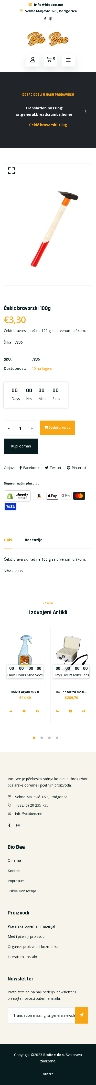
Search (48, 1074)
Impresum (16, 880)
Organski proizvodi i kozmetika (33, 946)
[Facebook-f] (45, 19)
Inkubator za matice (72, 692)
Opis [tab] (8, 539)
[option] (48, 224)
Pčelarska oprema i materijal (31, 926)
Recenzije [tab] (33, 539)
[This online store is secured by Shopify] (18, 495)
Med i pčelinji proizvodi (26, 936)
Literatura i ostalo (22, 956)
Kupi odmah (21, 446)
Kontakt (14, 870)
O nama (14, 860)
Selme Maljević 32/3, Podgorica (50, 11)
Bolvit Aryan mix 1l (25, 692)
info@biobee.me (48, 4)
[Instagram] (50, 19)
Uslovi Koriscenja (22, 891)
